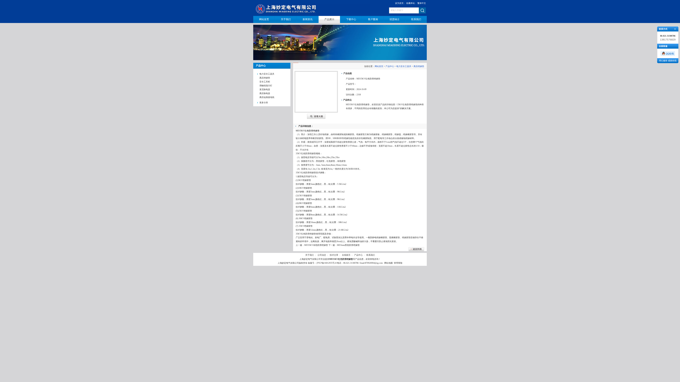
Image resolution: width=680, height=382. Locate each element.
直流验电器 (264, 89)
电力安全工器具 (403, 66)
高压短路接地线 (266, 97)
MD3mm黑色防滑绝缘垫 (348, 245)
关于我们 (309, 255)
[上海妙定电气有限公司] (315, 8)
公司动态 (322, 255)
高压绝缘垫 (264, 78)
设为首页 (399, 3)
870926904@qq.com (374, 263)
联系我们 (370, 255)
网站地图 (388, 263)
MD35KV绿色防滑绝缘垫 (316, 245)
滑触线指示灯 (265, 85)
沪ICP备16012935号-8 (326, 263)
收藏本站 (410, 3)
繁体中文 (421, 3)
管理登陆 (398, 263)
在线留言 (346, 255)
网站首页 (379, 66)
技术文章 (334, 255)
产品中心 (390, 66)
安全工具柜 (264, 81)
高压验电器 (264, 93)
